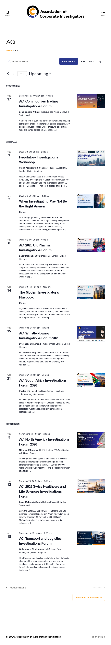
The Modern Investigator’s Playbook (39, 295)
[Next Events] (13, 73)
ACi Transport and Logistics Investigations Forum (40, 541)
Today (22, 73)
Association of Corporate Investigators (38, 636)
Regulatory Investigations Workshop (38, 159)
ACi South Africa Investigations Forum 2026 (42, 383)
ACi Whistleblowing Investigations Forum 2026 (39, 335)
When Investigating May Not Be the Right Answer (43, 203)
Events (9, 50)
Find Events (68, 61)
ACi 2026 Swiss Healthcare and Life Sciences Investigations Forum (42, 491)
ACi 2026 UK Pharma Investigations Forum (35, 247)
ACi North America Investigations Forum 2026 (44, 442)
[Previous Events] (8, 73)
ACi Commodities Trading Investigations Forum (38, 103)
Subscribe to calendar (87, 597)
